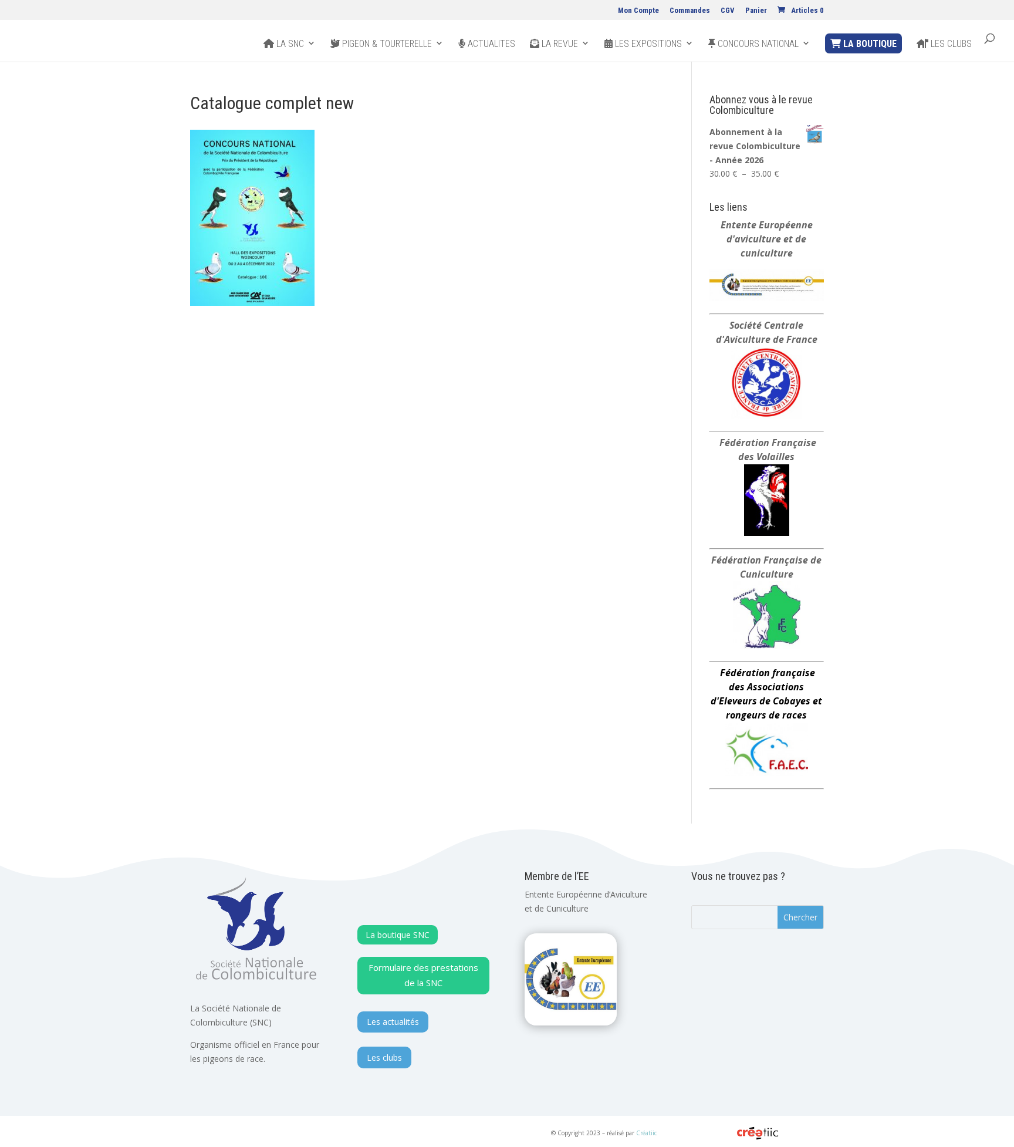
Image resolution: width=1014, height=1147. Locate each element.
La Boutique (869, 43)
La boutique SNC (398, 934)
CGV (728, 10)
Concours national (757, 44)
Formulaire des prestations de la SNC (423, 975)
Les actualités (393, 1021)
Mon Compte (638, 10)
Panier (756, 10)
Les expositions (647, 44)
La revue (558, 44)
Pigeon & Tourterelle (386, 44)
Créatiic (646, 1133)
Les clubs (950, 44)
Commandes (690, 10)
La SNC (289, 44)
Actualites (490, 44)
